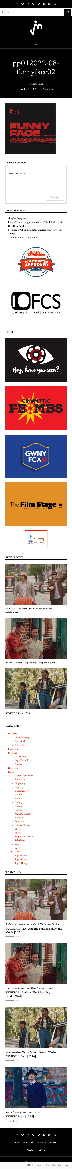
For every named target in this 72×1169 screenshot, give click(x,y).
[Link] (54, 4)
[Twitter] (38, 4)
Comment (55, 197)
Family (18, 799)
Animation (20, 779)
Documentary (22, 791)
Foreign (18, 806)
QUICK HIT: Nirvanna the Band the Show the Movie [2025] (28, 610)
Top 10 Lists (14, 852)
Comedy (19, 787)
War (17, 844)
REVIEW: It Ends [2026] (18, 713)
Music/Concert (22, 814)
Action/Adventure (24, 776)
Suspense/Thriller (24, 837)
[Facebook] (44, 4)
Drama (18, 795)
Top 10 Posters (22, 859)
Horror (18, 810)
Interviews (13, 749)
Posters (18, 764)
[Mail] (17, 4)
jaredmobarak (36, 84)
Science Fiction (22, 825)
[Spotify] (49, 4)
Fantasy (18, 802)
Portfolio (12, 753)
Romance (19, 821)
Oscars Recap (21, 745)
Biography (20, 783)
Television (20, 840)
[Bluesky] (22, 4)
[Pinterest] (33, 4)
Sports (18, 833)
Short (17, 829)
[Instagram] (28, 4)
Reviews (12, 772)
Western (19, 848)
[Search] (67, 12)
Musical (19, 818)
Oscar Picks (20, 741)
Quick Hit (13, 768)
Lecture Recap (22, 738)
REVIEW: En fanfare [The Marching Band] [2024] (31, 663)
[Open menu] (36, 44)
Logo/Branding (22, 760)
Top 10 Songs (21, 863)
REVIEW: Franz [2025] (19, 1116)
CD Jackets (20, 757)
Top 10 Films (21, 856)
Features (12, 734)
